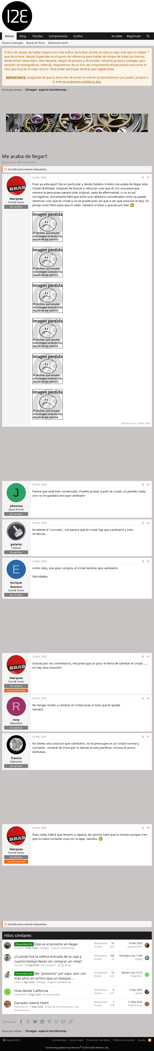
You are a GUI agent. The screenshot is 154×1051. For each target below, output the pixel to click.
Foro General (48, 965)
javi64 (139, 993)
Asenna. (18, 965)
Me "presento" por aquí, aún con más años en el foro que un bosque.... (50, 975)
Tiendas (37, 36)
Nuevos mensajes (12, 43)
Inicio (9, 36)
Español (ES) (12, 1040)
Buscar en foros (35, 43)
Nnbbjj (138, 959)
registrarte (105, 69)
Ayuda (141, 1040)
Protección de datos (98, 1040)
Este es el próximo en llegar (56, 944)
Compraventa (58, 36)
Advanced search (58, 43)
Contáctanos (59, 1040)
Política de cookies (124, 1040)
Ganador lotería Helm (31, 1002)
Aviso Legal (76, 1040)
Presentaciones (51, 994)
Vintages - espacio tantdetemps (57, 948)
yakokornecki (135, 946)
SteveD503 (20, 994)
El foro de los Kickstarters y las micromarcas (46, 1008)
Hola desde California (31, 990)
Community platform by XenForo (77, 1047)
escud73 (19, 948)
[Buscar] (148, 36)
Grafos (78, 36)
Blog (23, 36)
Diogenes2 (136, 976)
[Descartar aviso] (148, 52)
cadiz (17, 982)
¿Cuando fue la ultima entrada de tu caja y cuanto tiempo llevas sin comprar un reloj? (48, 958)
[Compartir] (142, 177)
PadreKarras (21, 1006)
